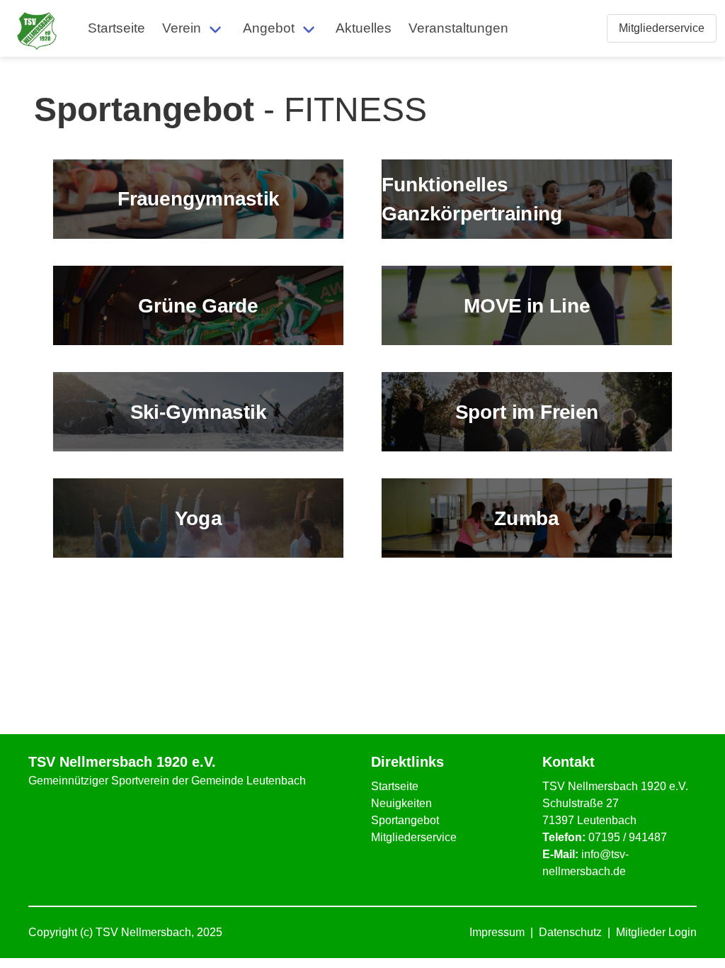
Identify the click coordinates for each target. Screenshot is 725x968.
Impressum (497, 932)
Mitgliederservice (414, 837)
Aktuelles (364, 28)
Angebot (269, 28)
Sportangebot (405, 820)
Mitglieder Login (656, 932)
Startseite (116, 28)
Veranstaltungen (458, 28)
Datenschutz (570, 932)
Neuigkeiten (401, 803)
